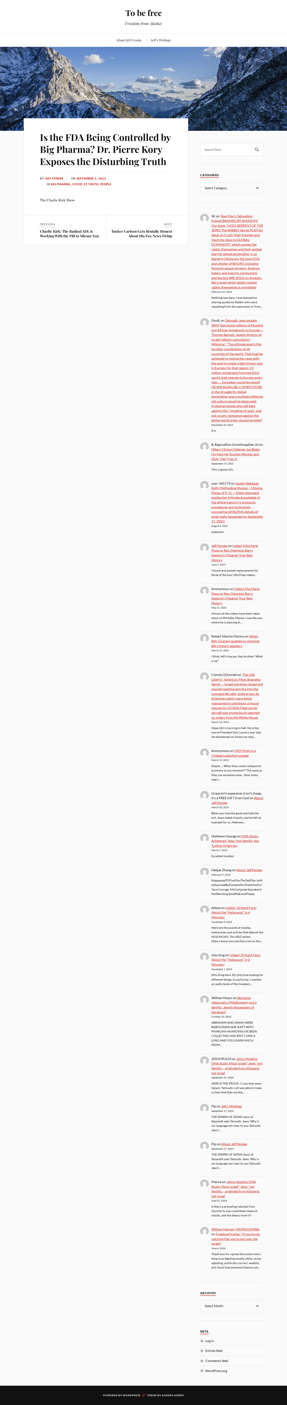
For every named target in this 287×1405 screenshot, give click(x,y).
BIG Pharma (61, 184)
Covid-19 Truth (85, 184)
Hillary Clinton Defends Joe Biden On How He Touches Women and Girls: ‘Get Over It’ (235, 454)
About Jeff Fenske (129, 40)
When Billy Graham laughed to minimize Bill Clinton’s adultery (235, 641)
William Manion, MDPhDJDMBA (235, 1229)
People (105, 184)
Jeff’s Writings (161, 40)
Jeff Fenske (54, 178)
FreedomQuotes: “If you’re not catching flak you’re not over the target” (235, 1238)
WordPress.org (216, 1371)
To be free (143, 12)
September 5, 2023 (91, 178)
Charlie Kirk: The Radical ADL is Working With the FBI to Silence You (69, 233)
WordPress (131, 1395)
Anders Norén (173, 1395)
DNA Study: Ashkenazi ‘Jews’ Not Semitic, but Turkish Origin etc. (235, 840)
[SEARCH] (257, 149)
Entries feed (213, 1351)
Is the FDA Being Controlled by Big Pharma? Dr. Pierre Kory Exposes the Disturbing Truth (105, 149)
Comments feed (216, 1361)
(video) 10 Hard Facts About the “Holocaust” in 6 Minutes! (234, 912)
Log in (209, 1341)
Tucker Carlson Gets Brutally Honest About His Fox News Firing (141, 233)
